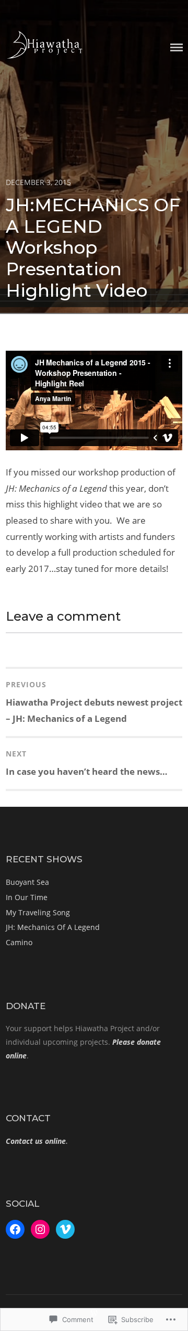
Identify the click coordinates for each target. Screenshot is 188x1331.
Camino (19, 942)
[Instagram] (40, 1229)
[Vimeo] (65, 1229)
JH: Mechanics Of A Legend (53, 927)
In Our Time (27, 897)
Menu (176, 47)
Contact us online (36, 1141)
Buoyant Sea (27, 882)
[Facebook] (15, 1229)
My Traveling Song (38, 912)
